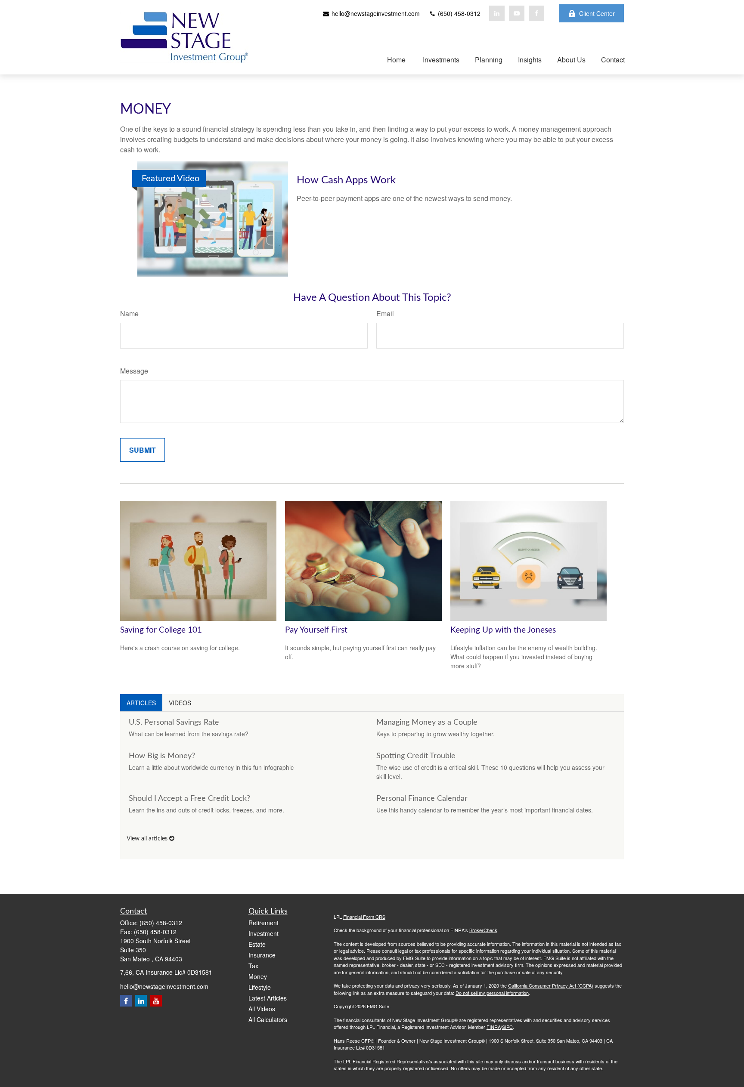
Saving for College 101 (161, 630)
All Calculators (267, 1019)
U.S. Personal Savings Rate (174, 722)
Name (129, 313)
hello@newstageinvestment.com (375, 13)
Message (134, 371)
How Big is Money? (162, 756)
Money (257, 976)
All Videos (261, 1008)
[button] (393, 59)
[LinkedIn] (497, 13)
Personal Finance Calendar (422, 799)
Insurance (262, 955)
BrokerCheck (483, 929)
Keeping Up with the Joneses (503, 630)
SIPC (507, 1026)
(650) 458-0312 (458, 13)
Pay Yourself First (316, 630)
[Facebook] (536, 13)
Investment (263, 933)
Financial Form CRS (364, 916)
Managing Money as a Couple (426, 722)
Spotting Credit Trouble (416, 756)
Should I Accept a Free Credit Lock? (189, 799)
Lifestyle (259, 987)
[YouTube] (516, 13)
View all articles (148, 839)
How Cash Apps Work (346, 180)
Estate (257, 944)
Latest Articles (267, 998)
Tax (253, 965)
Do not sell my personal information (492, 992)
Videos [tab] (180, 702)
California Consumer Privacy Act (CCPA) (550, 985)
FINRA (494, 1026)
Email (385, 313)
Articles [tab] (141, 702)
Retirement (263, 922)
